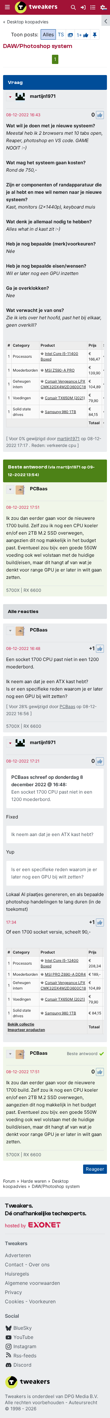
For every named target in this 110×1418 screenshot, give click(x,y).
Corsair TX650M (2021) (65, 398)
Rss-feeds (24, 1355)
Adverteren (18, 1255)
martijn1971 (43, 96)
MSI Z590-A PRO (60, 370)
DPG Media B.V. (81, 1396)
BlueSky (22, 1328)
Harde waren (33, 1181)
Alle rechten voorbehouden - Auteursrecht (51, 1402)
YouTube (23, 1337)
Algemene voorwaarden (32, 1283)
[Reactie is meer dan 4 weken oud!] (23, 114)
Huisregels (17, 1274)
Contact (14, 1264)
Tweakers (15, 1396)
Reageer (95, 1169)
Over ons (39, 1264)
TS (61, 34)
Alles (48, 34)
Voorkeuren (42, 1301)
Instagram (24, 1346)
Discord (22, 1365)
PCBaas (38, 489)
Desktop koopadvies (27, 21)
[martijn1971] (20, 97)
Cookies (14, 1301)
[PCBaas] (20, 490)
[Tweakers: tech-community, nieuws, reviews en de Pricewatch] (36, 7)
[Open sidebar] (105, 20)
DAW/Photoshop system (56, 1186)
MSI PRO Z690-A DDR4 (65, 974)
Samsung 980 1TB (60, 411)
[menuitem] (73, 7)
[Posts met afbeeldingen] (70, 34)
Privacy (13, 1292)
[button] (7, 7)
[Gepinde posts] (94, 34)
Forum (9, 1181)
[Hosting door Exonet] (33, 1226)
